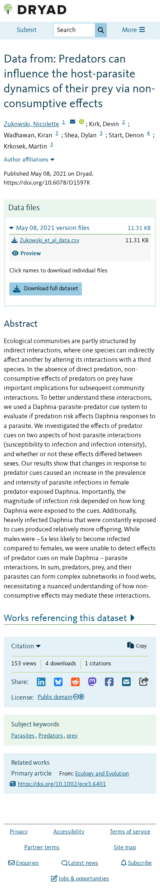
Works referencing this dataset (65, 618)
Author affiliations (26, 160)
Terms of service (130, 832)
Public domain (55, 697)
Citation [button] (22, 646)
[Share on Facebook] (109, 682)
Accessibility (68, 832)
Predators (50, 736)
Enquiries (27, 863)
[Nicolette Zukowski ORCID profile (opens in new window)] (81, 122)
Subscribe (139, 863)
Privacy (19, 832)
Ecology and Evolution (102, 774)
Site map (125, 848)
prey (72, 736)
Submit (26, 30)
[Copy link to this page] (144, 682)
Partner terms (42, 848)
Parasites (23, 736)
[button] (80, 228)
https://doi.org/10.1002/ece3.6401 (62, 784)
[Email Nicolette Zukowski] (72, 122)
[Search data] (101, 30)
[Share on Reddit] (75, 682)
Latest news (83, 863)
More (130, 30)
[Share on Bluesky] (58, 682)
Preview (30, 253)
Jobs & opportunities (84, 879)
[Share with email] (126, 682)
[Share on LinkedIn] (41, 682)
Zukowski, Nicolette (31, 124)
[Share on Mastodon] (92, 682)
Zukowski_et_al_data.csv (49, 241)
